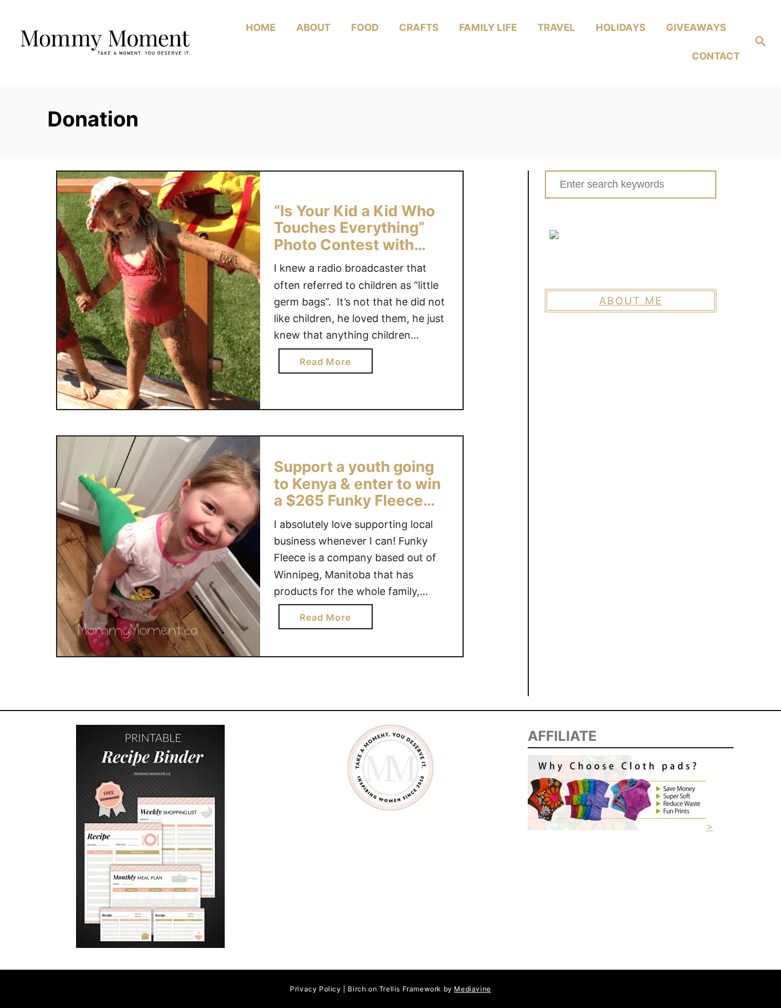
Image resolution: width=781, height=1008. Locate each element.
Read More (330, 364)
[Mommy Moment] (104, 42)
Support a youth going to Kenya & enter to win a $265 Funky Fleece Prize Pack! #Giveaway (357, 492)
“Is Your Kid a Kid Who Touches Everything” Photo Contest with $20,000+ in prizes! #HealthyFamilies (354, 244)
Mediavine (472, 989)
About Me (631, 301)
